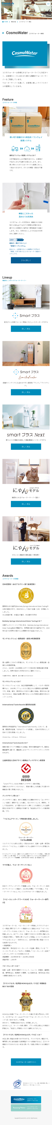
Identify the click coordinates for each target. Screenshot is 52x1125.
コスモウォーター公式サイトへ (26, 1062)
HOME (6, 22)
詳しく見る (26, 328)
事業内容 (13, 22)
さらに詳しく (26, 260)
